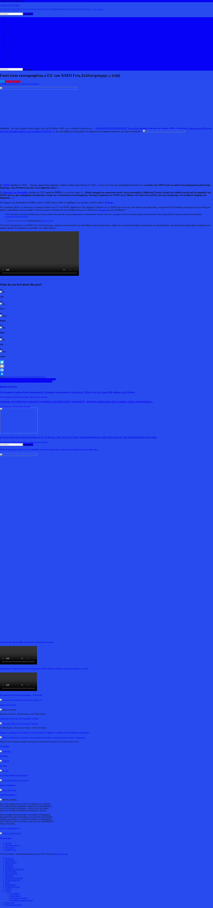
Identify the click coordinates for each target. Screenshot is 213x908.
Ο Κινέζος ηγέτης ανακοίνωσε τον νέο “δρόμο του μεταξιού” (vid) (26, 381)
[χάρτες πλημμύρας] (8, 790)
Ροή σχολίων (10, 848)
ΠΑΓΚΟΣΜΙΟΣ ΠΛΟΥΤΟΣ (21, 43)
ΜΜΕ (7, 883)
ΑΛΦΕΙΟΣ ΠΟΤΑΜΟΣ (9, 5)
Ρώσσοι (109, 202)
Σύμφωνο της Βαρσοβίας (15, 192)
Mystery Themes (61, 854)
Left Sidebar (14, 894)
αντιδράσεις (11, 377)
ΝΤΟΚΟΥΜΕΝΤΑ (12, 81)
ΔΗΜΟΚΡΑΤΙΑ (16, 25)
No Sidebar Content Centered (21, 900)
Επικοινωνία (10, 903)
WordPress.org (10, 850)
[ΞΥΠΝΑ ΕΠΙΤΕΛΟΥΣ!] (10, 833)
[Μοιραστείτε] (106, 374)
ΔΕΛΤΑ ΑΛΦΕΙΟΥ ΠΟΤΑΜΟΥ (23, 58)
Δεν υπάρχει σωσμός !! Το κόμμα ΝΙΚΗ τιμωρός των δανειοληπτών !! (28, 379)
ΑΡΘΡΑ (8, 889)
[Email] (106, 366)
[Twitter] (106, 362)
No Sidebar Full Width (18, 898)
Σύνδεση (8, 843)
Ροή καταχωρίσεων (12, 845)
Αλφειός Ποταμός (32, 84)
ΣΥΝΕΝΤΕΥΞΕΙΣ (12, 887)
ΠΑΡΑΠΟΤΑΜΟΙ (22, 60)
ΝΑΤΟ (6, 185)
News (2, 81)
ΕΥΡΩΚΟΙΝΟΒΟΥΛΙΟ (19, 34)
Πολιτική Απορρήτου (13, 905)
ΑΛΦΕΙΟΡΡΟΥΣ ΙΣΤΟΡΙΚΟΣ (17, 47)
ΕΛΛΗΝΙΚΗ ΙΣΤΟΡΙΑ (19, 49)
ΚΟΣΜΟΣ (9, 23)
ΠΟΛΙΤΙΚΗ (10, 20)
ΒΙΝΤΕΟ (8, 45)
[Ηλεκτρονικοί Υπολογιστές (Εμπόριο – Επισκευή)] (21, 700)
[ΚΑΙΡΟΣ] (4, 761)
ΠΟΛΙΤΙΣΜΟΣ (16, 51)
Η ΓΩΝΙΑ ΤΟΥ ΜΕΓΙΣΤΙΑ (21, 54)
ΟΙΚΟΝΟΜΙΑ (11, 40)
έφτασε (102, 210)
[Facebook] (106, 370)
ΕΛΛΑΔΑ (9, 36)
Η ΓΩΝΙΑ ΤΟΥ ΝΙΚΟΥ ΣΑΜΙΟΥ (23, 56)
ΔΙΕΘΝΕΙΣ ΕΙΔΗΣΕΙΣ (14, 38)
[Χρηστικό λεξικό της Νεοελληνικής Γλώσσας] (19, 723)
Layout (7, 891)
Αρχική (8, 18)
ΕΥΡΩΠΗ (14, 31)
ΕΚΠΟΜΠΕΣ (10, 885)
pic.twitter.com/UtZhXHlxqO (16, 217)
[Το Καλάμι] (5, 751)
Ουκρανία (25, 377)
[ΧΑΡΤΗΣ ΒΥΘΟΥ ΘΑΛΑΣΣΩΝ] (14, 780)
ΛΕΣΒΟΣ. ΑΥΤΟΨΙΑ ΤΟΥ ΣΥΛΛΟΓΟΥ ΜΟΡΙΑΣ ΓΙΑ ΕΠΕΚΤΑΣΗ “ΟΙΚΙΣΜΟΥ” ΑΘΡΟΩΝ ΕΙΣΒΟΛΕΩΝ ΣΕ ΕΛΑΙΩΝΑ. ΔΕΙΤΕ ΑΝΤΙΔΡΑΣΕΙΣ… (77, 401)
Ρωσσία (42, 377)
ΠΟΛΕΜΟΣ (34, 377)
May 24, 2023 (47, 221)
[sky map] (4, 771)
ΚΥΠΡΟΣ (14, 27)
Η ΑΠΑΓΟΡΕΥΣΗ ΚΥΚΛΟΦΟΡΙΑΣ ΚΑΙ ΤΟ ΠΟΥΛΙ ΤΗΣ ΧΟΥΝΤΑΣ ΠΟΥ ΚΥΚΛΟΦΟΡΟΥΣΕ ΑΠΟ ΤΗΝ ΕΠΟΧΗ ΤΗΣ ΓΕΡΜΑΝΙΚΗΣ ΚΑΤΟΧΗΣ (78, 437)
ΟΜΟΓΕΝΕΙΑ (16, 29)
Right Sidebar (15, 896)
